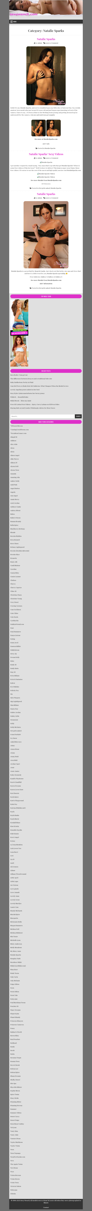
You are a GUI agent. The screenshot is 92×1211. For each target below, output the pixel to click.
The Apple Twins (16, 1164)
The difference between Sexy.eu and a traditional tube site (31, 379)
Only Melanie (15, 981)
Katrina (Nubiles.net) (17, 808)
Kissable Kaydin (16, 830)
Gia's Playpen (15, 698)
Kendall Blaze (15, 822)
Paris (12, 988)
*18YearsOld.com (16, 426)
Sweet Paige (14, 1120)
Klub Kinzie (14, 834)
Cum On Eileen (15, 609)
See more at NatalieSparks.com (46, 139)
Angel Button (15, 488)
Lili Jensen (14, 867)
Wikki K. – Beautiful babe (19, 397)
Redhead (13, 1043)
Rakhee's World (16, 1032)
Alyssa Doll (14, 466)
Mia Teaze (14, 936)
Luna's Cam (14, 907)
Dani (12, 628)
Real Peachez (15, 1039)
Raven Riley (14, 1036)
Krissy (12, 841)
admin (40, 43)
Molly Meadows (16, 947)
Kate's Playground (17, 800)
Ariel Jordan (14, 503)
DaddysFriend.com (17, 624)
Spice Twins (14, 1094)
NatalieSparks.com (74, 170)
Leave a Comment (51, 43)
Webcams (13, 1190)
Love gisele (14, 889)
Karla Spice (14, 797)
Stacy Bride (14, 1098)
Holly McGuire (15, 727)
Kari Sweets (14, 793)
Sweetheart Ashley (17, 1124)
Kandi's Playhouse (16, 778)
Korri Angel (14, 837)
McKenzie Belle (16, 922)
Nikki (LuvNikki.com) (18, 966)
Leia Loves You (15, 848)
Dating (12, 639)
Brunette (13, 558)
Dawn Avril (14, 643)
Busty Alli (13, 562)
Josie (12, 767)
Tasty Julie (14, 1135)
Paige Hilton (14, 984)
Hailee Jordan (15, 712)
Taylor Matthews (16, 1142)
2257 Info (46, 144)
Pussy (12, 1028)
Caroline (13, 569)
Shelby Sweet (15, 1080)
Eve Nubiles (14, 687)
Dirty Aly (13, 654)
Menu (14, 21)
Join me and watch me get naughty (42, 115)
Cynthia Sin (14, 620)
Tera (12, 1160)
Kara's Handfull (15, 782)
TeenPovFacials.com (17, 1157)
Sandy (12, 1047)
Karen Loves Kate (16, 789)
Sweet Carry (14, 1116)
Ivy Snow (13, 738)
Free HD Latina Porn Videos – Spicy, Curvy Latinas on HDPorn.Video (34, 404)
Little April (14, 878)
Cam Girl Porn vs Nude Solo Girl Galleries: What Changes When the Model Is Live (39, 386)
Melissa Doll (14, 929)
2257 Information (46, 183)
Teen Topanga (15, 1153)
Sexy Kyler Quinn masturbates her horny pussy (27, 393)
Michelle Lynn (15, 940)
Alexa (12, 448)
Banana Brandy (15, 521)
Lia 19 (12, 859)
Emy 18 (12, 672)
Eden (12, 661)
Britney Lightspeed (17, 547)
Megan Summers (16, 925)
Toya (12, 1171)
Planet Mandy (15, 1017)
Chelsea (13, 580)
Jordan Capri (15, 764)
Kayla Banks (14, 815)
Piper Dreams (15, 1010)
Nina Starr (14, 969)
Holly (12, 723)
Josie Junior (14, 771)
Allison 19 (13, 463)
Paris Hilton (14, 991)
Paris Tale (14, 995)
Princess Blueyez (16, 1021)
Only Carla (14, 977)
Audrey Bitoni (15, 510)
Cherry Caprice (16, 587)
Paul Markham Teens (17, 1002)
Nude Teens (14, 973)
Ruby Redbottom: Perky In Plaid (21, 382)
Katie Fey (13, 804)
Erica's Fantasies (16, 679)
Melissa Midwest (16, 933)
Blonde (12, 532)
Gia (11, 694)
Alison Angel (14, 455)
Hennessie (14, 720)
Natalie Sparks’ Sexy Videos (46, 154)
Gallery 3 (59, 277)
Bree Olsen (14, 543)
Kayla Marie (14, 819)
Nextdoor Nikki (16, 962)
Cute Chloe (14, 613)
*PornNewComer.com (18, 433)
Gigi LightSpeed (16, 701)
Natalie (40, 180)
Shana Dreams (15, 1076)
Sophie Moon (15, 1091)
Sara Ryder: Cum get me (19, 375)
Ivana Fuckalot (15, 734)
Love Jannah (14, 892)
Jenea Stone (14, 749)
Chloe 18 (13, 591)
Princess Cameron (17, 1025)
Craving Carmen (16, 606)
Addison (13, 440)
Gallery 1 (44, 277)
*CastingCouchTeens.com (19, 430)
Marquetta (14, 918)
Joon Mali (13, 760)
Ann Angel (14, 496)
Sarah (12, 1050)
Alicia (12, 452)
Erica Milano (14, 676)
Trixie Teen (14, 1182)
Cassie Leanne (15, 576)
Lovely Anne (14, 896)
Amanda (13, 474)
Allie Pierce (14, 459)
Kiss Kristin (14, 826)
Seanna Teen (14, 1061)
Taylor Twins (15, 1146)
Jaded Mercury (16, 742)
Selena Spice (15, 1072)
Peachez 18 (14, 1006)
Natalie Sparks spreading (56, 273)
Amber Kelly (14, 481)
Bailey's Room (15, 518)
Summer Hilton (15, 1113)
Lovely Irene (15, 900)
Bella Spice (14, 525)
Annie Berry (14, 499)
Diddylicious (14, 650)
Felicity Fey (14, 690)
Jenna (12, 753)
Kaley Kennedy (15, 775)
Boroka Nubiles (16, 536)
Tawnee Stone (15, 1138)
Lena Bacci (14, 852)
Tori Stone (14, 1168)
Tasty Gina (14, 1131)
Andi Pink (13, 485)
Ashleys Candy (15, 507)
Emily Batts (14, 668)
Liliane (12, 870)
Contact (46, 1207)
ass (69, 271)
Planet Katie (14, 1014)
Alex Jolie (13, 444)
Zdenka (13, 1194)
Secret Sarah (15, 1065)
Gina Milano (14, 705)
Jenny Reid (14, 756)
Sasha (12, 1054)
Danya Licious (15, 635)
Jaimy (12, 745)
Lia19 (12, 863)
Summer (13, 1109)
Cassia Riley (14, 573)
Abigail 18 (13, 437)
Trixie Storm (15, 1179)
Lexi (11, 856)
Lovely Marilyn (15, 903)
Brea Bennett (15, 540)
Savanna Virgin (15, 1058)
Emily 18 (13, 665)
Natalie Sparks (46, 39)
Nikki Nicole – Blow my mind (20, 401)
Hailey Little (14, 716)
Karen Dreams (15, 786)
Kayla (12, 812)
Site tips (13, 1083)
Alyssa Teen (14, 470)
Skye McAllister (16, 1087)
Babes (12, 514)
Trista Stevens (15, 1175)
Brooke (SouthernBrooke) (19, 551)
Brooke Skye (15, 554)
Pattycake (14, 999)
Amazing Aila (15, 477)
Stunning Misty (15, 1102)
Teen (12, 1149)
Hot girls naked (44, 188)
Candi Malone (15, 565)
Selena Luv (14, 1069)
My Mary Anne (15, 951)
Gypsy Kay (14, 709)
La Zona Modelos (16, 845)
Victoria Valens (15, 1186)
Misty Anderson (16, 944)
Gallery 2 (51, 277)
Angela (12, 492)
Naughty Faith (15, 958)
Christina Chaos (16, 595)
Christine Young (16, 599)
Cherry (13, 584)
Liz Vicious (14, 885)
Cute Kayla (14, 617)
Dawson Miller (15, 646)
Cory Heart (14, 602)
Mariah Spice (15, 914)
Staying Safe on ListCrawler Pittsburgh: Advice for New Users (32, 408)
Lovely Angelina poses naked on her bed (24, 390)
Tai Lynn (13, 1127)
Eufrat (12, 683)
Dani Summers (15, 632)
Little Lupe (14, 881)
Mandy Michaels (16, 911)
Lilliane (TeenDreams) (18, 874)
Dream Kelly (14, 657)
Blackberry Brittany (17, 529)
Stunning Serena (16, 1105)
